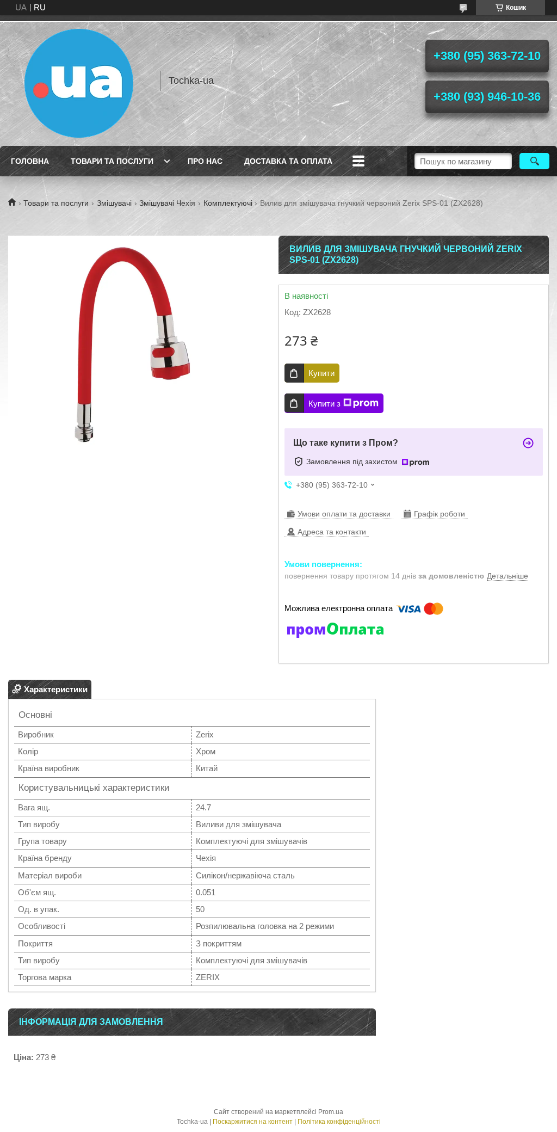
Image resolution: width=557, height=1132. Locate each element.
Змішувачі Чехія (167, 203)
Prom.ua (330, 1112)
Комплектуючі (227, 203)
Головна (30, 161)
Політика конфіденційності (339, 1121)
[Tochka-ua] (79, 80)
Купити (321, 373)
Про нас (205, 161)
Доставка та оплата (288, 161)
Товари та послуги (112, 161)
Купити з (324, 403)
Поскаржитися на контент (253, 1121)
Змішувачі (114, 203)
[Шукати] (534, 161)
